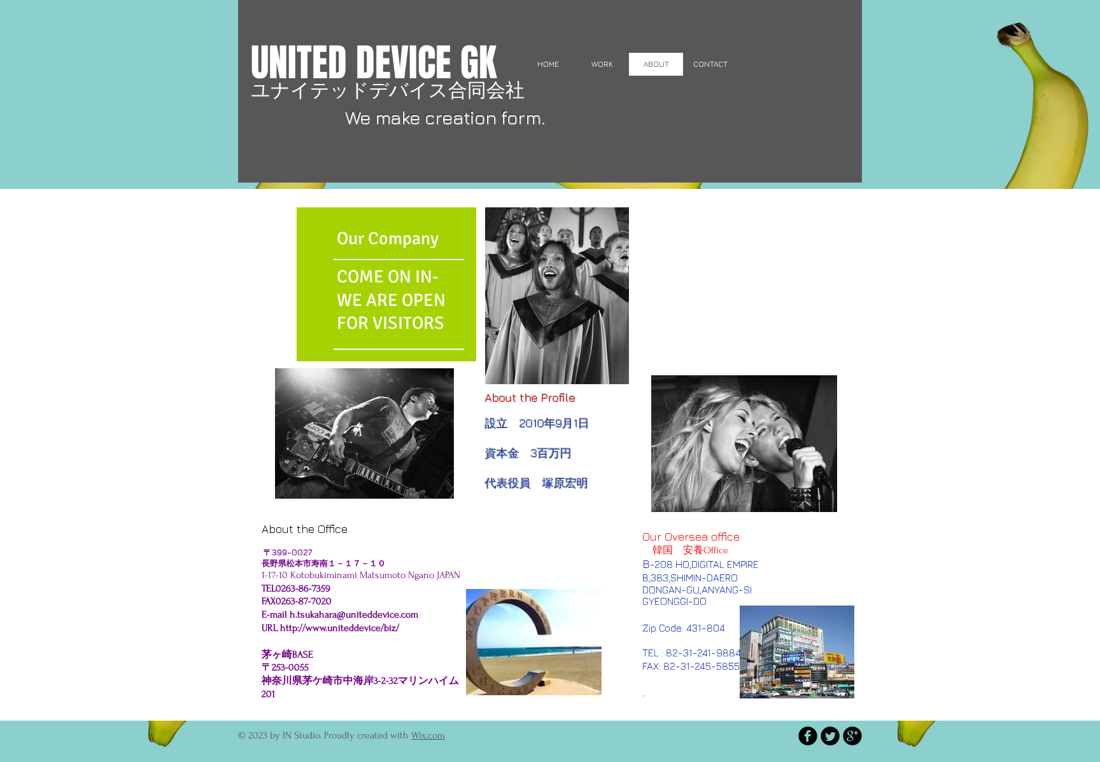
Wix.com (428, 735)
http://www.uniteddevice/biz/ (339, 628)
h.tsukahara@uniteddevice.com (354, 614)
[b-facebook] (807, 735)
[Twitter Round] (830, 735)
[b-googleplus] (852, 735)
